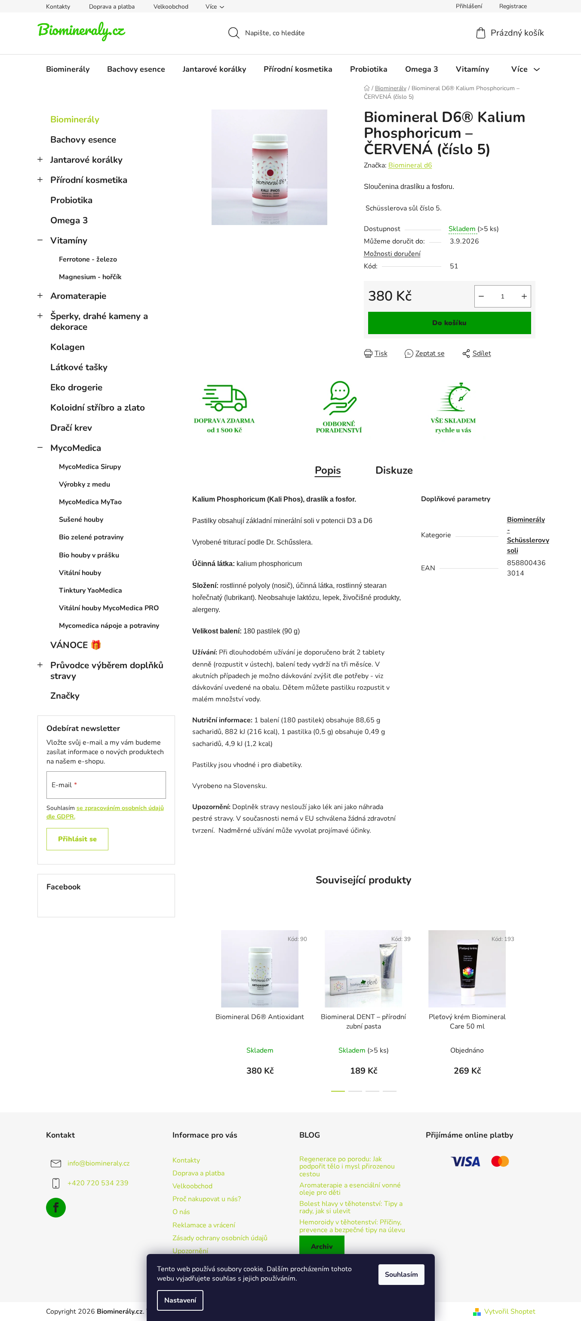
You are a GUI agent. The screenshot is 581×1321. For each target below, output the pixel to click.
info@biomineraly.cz (98, 1163)
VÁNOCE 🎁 (75, 645)
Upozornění (190, 1251)
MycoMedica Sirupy (90, 467)
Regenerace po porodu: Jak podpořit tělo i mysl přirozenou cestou (347, 1167)
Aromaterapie (78, 296)
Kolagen (67, 347)
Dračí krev (71, 428)
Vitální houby (80, 573)
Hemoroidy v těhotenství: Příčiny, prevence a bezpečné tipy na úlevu (352, 1226)
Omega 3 (69, 220)
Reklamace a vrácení (203, 1225)
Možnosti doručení (392, 254)
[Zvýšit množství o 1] (524, 296)
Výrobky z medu (84, 484)
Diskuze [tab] (394, 470)
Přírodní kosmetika (88, 180)
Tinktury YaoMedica (90, 590)
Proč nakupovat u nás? (206, 1199)
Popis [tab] (328, 470)
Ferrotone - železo (88, 259)
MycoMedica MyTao (90, 502)
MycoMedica (75, 448)
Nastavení (180, 1300)
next (528, 1008)
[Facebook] (56, 1208)
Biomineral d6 (410, 165)
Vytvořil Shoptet (509, 1311)
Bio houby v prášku (89, 555)
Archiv (322, 1246)
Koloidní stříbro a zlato (97, 408)
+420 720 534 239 (98, 1183)
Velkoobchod (171, 7)
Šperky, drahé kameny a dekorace (99, 321)
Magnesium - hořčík (90, 277)
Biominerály (74, 119)
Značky (65, 696)
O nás (181, 1212)
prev (199, 1008)
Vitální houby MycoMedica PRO (109, 608)
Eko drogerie (76, 387)
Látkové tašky (79, 367)
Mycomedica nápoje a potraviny (109, 625)
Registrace (513, 6)
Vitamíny (68, 240)
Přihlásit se (77, 839)
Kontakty (58, 7)
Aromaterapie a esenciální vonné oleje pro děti (350, 1189)
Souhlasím (401, 1274)
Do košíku (449, 323)
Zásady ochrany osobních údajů (219, 1238)
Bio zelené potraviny (91, 537)
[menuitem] (67, 69)
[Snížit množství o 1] (481, 296)
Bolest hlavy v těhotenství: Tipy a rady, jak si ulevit (351, 1207)
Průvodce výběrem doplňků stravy (106, 670)
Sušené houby (81, 519)
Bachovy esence (83, 140)
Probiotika (71, 200)
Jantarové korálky (86, 160)
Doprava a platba (112, 7)
